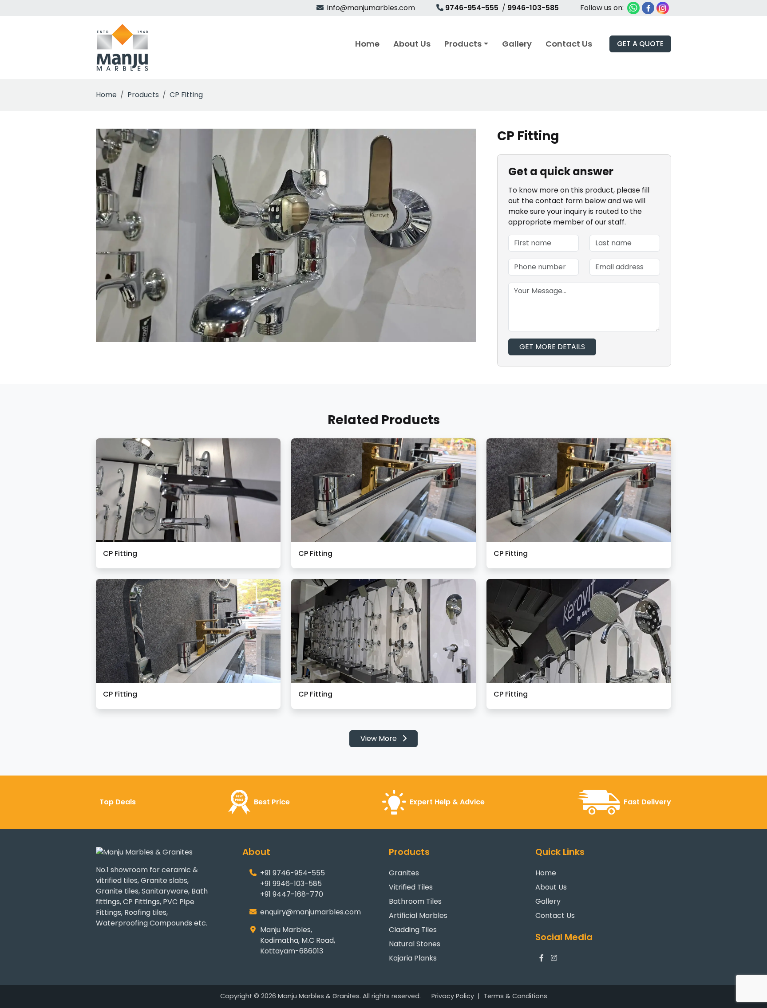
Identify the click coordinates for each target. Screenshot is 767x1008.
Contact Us (555, 915)
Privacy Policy (452, 996)
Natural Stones (414, 944)
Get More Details (552, 347)
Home (106, 95)
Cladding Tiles (413, 930)
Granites (404, 873)
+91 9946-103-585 (291, 883)
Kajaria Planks (413, 958)
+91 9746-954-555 (292, 873)
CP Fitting (186, 95)
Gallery (548, 901)
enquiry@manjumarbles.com (310, 912)
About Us (551, 887)
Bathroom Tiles (415, 901)
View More (379, 738)
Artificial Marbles (418, 915)
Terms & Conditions (515, 996)
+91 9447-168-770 (291, 894)
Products (143, 95)
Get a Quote (640, 44)
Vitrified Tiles (411, 887)
